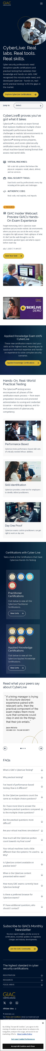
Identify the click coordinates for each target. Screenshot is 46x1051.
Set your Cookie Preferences (23, 1039)
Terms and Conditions (13, 1017)
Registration (9, 975)
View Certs (14, 613)
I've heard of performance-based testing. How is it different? (18, 786)
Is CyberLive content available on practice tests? (18, 864)
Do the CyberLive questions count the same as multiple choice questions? (20, 797)
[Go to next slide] (41, 748)
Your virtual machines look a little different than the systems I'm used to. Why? (21, 851)
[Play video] (23, 308)
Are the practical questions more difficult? (18, 821)
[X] (4, 1002)
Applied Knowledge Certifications (20, 363)
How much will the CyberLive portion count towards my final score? (20, 840)
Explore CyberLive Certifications (18, 94)
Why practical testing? (13, 777)
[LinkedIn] (16, 1002)
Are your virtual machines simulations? (21, 830)
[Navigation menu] (41, 3)
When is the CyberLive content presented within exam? (17, 875)
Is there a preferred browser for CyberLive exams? (18, 896)
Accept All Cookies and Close (23, 1046)
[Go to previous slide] (5, 748)
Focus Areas (8, 985)
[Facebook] (10, 1002)
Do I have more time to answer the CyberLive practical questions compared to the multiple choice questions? (21, 809)
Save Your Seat (11, 256)
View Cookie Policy (24, 1034)
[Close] (43, 1023)
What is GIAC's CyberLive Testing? (18, 770)
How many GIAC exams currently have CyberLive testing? (20, 885)
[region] (23, 1035)
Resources (8, 980)
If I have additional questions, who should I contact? (19, 907)
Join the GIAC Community (20, 949)
